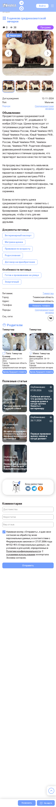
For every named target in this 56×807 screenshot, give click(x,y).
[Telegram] (34, 488)
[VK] (28, 488)
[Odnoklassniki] (40, 488)
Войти (42, 6)
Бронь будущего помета (14, 372)
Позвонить (27, 803)
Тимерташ (48, 293)
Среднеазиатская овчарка (44, 107)
